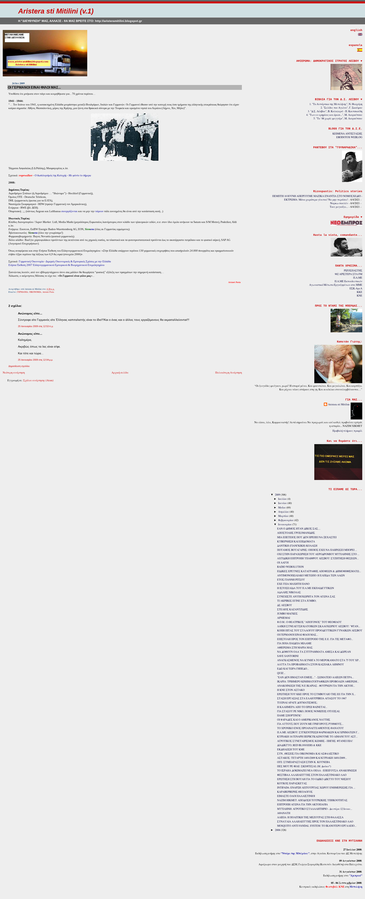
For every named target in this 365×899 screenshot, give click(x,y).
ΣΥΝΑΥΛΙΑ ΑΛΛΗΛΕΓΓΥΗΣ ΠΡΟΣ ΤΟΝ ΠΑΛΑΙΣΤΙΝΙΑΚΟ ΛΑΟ (315, 821)
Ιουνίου (282, 503)
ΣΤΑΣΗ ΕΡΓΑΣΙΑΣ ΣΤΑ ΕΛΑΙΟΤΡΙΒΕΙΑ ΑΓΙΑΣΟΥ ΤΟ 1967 (311, 698)
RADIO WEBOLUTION (290, 567)
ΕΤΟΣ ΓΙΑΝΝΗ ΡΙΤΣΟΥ (291, 579)
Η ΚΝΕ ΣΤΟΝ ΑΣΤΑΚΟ (291, 690)
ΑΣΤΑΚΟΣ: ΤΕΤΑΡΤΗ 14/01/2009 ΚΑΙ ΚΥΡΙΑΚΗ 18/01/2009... (312, 758)
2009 (278, 494)
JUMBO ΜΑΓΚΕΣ (287, 613)
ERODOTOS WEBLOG (349, 137)
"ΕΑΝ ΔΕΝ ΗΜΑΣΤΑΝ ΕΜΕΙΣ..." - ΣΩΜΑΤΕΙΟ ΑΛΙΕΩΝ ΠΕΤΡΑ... (315, 677)
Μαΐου (282, 507)
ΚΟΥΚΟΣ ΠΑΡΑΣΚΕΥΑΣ (292, 783)
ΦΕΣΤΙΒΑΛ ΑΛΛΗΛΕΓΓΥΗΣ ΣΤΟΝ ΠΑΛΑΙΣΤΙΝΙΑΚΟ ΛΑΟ (311, 775)
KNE (359, 295)
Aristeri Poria (48, 291)
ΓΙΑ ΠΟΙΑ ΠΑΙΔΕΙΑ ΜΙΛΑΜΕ (294, 643)
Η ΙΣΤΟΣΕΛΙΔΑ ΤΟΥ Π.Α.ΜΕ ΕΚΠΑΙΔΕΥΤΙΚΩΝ (305, 588)
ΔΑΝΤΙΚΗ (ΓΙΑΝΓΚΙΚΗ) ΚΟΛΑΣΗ (297, 545)
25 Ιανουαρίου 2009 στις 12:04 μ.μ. (35, 360)
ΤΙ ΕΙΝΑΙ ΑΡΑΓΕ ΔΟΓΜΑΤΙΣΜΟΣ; (297, 702)
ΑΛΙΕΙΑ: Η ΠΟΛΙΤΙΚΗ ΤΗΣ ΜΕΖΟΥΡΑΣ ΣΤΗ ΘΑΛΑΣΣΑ (310, 817)
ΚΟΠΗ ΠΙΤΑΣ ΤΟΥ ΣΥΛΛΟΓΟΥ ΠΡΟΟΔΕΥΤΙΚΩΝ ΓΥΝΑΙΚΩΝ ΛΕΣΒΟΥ (319, 630)
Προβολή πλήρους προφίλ (347, 431)
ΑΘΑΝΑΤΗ (283, 813)
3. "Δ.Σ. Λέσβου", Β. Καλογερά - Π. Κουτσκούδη (335, 111)
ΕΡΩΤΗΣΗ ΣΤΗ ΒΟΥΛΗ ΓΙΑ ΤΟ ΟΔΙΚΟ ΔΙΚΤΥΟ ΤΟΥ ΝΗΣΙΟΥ (314, 779)
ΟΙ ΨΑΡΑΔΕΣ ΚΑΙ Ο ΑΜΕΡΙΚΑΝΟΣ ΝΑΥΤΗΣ (303, 719)
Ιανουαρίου (285, 524)
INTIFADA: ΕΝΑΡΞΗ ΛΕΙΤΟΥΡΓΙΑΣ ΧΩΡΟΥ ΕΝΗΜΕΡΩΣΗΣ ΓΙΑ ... (316, 787)
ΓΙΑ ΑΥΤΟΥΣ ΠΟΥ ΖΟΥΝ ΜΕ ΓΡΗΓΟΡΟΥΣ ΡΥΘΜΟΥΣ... (310, 724)
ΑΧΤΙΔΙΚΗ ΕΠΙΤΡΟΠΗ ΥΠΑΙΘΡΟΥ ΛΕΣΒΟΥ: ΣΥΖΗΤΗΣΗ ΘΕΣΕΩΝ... (318, 558)
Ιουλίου (282, 499)
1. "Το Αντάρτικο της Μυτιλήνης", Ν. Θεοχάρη (335, 104)
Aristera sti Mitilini (339, 404)
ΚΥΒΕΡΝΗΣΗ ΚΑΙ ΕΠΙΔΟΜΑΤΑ (296, 541)
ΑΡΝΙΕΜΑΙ (283, 618)
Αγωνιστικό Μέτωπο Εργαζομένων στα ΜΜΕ (335, 285)
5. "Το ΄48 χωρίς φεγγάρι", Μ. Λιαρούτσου (337, 118)
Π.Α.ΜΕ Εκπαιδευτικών (348, 281)
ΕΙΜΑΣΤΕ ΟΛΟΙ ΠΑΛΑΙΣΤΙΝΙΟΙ (296, 796)
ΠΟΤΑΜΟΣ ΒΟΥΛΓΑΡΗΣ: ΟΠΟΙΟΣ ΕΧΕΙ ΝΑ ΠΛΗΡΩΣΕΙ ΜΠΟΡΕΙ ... (317, 550)
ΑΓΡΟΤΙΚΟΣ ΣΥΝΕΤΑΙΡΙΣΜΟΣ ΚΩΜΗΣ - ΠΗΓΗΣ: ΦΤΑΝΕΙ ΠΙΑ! (315, 741)
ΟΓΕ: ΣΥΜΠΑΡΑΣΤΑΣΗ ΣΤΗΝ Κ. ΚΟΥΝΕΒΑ (303, 762)
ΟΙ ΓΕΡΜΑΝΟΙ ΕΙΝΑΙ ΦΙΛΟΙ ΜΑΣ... (34, 87)
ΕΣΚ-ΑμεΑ (356, 288)
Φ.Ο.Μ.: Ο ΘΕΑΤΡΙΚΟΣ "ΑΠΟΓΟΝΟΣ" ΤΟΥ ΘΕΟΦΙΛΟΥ (309, 622)
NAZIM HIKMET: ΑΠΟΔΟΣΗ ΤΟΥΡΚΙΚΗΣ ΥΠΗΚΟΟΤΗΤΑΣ (312, 800)
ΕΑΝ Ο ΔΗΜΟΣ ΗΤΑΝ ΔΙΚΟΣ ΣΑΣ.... (298, 528)
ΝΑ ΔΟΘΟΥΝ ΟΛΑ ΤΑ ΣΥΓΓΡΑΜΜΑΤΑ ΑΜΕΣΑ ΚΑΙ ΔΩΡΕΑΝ (314, 652)
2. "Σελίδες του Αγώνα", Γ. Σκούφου (341, 107)
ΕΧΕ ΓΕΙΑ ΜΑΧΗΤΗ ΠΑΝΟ (293, 584)
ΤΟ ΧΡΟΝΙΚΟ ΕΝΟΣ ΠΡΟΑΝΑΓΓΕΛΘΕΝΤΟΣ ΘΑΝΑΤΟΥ (310, 728)
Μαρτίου (283, 516)
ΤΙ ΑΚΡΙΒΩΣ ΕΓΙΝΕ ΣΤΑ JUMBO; (296, 600)
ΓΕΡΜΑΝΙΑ (22, 291)
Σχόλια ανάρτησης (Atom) (38, 380)
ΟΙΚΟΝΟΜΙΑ (35, 291)
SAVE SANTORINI (287, 656)
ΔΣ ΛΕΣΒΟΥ (284, 605)
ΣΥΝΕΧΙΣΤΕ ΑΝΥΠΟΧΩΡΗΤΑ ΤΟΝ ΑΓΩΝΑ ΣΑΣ (306, 596)
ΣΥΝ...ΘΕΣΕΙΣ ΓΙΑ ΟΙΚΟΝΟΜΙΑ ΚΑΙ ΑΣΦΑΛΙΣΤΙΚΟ (308, 753)
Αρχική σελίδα (120, 372)
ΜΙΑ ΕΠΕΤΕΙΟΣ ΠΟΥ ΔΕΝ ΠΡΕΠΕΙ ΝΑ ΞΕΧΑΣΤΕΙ (306, 537)
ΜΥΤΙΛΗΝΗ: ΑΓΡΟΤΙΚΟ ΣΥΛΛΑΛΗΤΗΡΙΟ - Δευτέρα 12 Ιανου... (314, 809)
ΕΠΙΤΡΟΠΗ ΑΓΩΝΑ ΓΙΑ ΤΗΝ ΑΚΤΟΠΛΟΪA (302, 804)
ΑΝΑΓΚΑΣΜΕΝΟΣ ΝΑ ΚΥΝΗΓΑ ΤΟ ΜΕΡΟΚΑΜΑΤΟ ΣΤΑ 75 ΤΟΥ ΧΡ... (318, 660)
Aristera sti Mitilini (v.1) (56, 11)
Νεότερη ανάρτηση (14, 372)
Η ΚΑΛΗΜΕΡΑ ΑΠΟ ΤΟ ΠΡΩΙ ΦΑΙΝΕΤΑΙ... (302, 707)
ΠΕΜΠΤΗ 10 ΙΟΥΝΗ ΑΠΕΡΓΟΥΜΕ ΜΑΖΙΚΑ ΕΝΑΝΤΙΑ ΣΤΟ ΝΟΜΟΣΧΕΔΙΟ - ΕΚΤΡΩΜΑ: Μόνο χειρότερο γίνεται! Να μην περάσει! (317, 197)
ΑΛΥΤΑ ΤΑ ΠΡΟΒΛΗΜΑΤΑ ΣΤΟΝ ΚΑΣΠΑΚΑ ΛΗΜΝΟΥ (310, 664)
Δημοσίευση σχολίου (19, 366)
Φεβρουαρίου (286, 520)
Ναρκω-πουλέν (339, 203)
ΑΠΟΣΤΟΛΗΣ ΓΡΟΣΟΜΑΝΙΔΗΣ (296, 533)
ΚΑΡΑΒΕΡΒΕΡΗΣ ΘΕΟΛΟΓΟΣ (295, 792)
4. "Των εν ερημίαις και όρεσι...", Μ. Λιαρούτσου (334, 115)
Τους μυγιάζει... (339, 207)
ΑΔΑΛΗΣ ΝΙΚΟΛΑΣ (289, 592)
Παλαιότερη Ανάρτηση (228, 372)
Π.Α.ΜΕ (357, 277)
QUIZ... (281, 673)
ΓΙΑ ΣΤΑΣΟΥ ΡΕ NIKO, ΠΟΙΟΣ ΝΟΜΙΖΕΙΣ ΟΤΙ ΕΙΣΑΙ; (308, 711)
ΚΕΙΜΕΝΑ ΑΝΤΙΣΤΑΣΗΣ (347, 133)
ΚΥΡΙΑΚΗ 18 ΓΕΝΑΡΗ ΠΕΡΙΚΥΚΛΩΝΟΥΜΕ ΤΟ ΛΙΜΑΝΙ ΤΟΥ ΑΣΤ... (317, 736)
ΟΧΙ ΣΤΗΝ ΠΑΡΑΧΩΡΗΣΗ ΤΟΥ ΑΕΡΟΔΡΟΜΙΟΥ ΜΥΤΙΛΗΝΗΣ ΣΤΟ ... (318, 554)
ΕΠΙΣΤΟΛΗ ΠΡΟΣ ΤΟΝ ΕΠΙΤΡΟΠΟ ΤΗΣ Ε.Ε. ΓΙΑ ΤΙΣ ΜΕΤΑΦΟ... (315, 639)
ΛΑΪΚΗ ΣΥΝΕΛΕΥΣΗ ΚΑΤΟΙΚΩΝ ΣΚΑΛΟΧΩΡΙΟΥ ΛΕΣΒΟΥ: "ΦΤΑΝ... (318, 626)
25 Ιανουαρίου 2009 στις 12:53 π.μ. (35, 326)
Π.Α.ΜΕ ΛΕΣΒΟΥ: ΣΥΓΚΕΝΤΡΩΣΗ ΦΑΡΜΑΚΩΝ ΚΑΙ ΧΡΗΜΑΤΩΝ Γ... (318, 732)
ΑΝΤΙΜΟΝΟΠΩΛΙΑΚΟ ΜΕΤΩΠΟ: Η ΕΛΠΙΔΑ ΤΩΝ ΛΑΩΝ (311, 575)
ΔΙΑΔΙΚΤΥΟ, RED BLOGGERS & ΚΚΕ (299, 745)
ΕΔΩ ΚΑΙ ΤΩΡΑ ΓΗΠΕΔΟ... (293, 668)
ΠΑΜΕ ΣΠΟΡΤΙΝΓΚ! (289, 715)
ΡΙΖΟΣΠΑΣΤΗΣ (353, 270)
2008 (278, 830)
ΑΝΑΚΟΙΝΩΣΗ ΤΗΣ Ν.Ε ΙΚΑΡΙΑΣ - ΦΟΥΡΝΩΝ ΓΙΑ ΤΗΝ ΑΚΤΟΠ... (316, 685)
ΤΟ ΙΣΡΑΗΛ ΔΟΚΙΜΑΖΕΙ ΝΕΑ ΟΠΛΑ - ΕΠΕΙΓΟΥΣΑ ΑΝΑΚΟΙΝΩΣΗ (317, 770)
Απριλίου (284, 512)
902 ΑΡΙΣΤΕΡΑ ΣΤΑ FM (348, 274)
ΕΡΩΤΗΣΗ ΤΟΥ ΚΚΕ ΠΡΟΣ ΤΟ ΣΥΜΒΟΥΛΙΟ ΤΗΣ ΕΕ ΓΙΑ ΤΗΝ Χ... (316, 694)
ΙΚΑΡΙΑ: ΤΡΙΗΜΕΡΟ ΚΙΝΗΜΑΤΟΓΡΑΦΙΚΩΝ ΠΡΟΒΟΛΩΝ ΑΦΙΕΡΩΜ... (318, 681)
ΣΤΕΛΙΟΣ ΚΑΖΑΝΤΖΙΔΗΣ (292, 609)
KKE (359, 292)
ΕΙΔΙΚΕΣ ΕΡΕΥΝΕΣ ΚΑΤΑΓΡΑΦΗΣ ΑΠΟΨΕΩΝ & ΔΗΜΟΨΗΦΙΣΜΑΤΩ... (319, 571)
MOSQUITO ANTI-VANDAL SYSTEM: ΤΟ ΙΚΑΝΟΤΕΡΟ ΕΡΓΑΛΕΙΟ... (316, 826)
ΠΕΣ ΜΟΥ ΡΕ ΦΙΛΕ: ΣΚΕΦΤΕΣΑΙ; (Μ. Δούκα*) (304, 766)
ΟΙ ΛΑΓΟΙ (283, 562)
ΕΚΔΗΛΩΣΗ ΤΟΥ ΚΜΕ (291, 749)
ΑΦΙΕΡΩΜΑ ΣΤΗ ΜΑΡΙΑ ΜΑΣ (295, 647)
